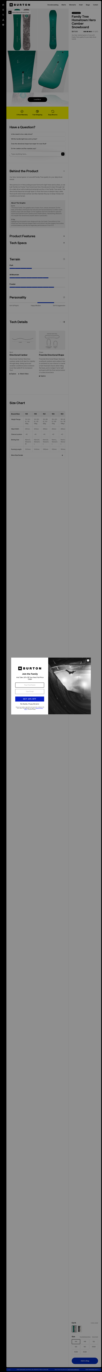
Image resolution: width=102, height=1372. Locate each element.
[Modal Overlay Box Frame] (51, 686)
